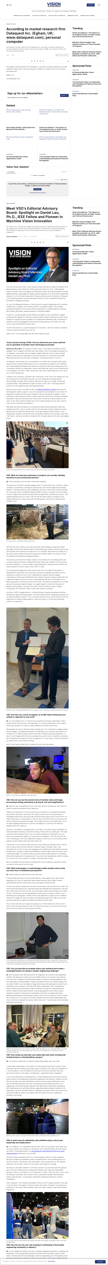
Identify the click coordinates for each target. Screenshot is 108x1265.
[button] (7, 5)
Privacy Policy (51, 1261)
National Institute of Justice (46, 396)
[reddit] (40, 61)
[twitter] (37, 61)
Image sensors (10, 203)
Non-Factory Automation (57, 15)
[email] (43, 61)
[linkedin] (34, 61)
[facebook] (32, 61)
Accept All (100, 1261)
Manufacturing (11, 24)
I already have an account (37, 192)
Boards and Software (87, 15)
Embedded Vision (73, 15)
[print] (68, 61)
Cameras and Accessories (22, 15)
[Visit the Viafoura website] (64, 179)
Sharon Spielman (11, 236)
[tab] (11, 172)
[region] (37, 175)
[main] (54, 1261)
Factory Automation (39, 15)
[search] (10, 5)
